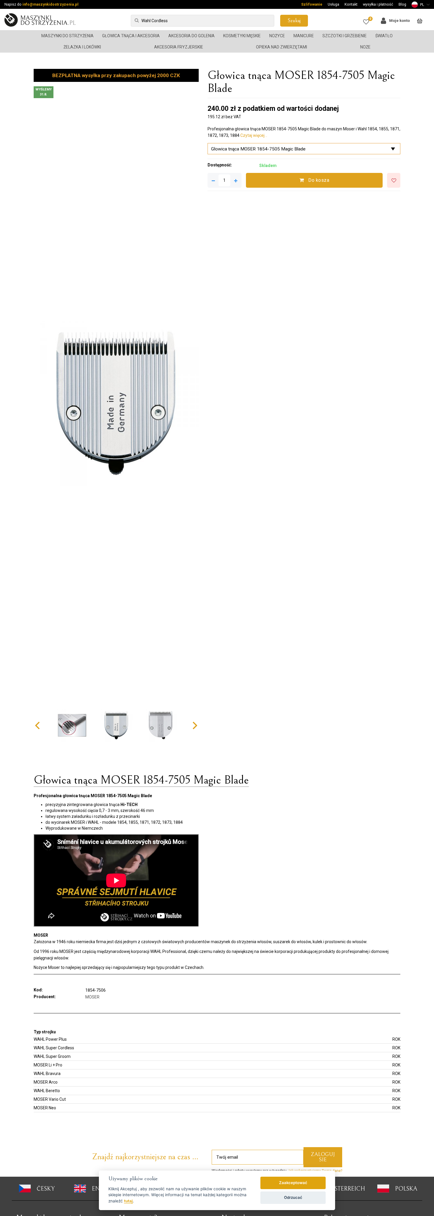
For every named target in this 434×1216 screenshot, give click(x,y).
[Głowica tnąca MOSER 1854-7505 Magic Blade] (116, 404)
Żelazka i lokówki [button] (82, 47)
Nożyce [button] (277, 35)
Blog (402, 4)
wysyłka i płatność (378, 4)
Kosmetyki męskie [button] (242, 35)
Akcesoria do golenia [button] (191, 35)
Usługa (333, 4)
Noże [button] (365, 47)
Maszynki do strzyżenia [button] (67, 35)
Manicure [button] (303, 35)
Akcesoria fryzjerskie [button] (178, 47)
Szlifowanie (311, 4)
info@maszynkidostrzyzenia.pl (50, 4)
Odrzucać (293, 1197)
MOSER (92, 997)
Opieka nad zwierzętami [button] (281, 47)
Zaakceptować (293, 1182)
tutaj (128, 1201)
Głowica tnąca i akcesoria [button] (131, 35)
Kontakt (351, 4)
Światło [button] (384, 35)
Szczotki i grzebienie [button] (344, 35)
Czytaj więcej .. (253, 135)
